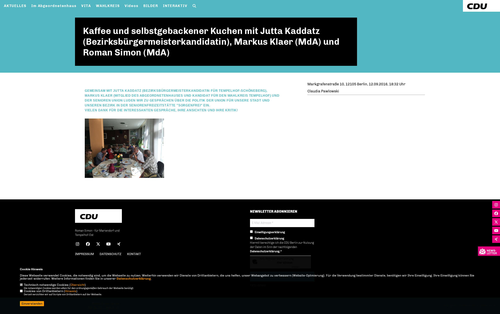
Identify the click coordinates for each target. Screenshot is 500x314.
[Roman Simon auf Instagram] (77, 244)
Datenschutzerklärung (134, 278)
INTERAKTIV (175, 6)
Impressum (84, 254)
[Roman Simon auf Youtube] (108, 244)
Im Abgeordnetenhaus (53, 6)
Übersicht (77, 285)
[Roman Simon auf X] (98, 244)
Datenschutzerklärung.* (266, 251)
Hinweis (70, 291)
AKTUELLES (15, 6)
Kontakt (134, 254)
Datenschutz (110, 254)
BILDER (150, 6)
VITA (86, 6)
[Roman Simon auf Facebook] (87, 244)
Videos (131, 6)
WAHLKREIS (108, 6)
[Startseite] (98, 216)
